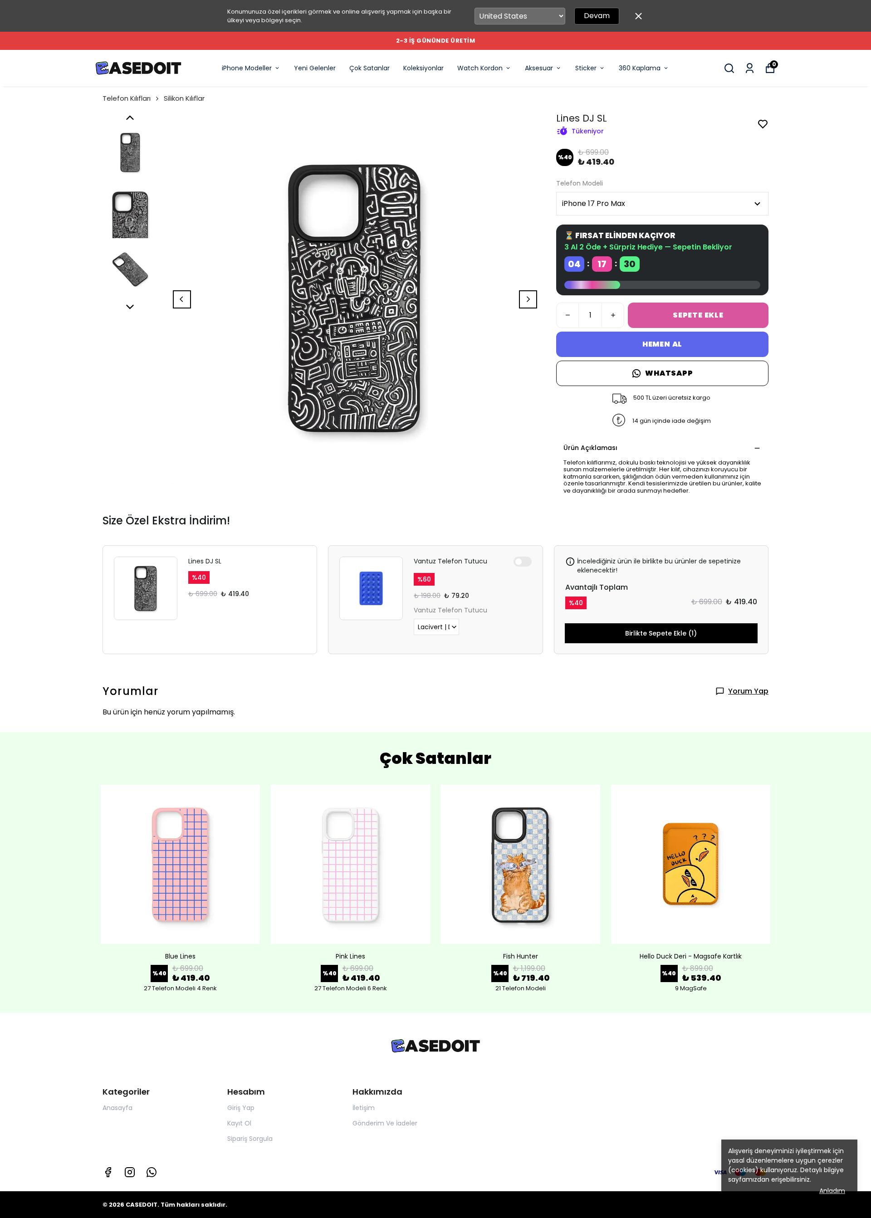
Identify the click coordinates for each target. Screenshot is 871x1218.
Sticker (586, 68)
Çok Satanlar (369, 68)
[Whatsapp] (151, 1172)
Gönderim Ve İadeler (384, 1123)
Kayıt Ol (239, 1123)
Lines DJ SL (204, 561)
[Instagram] (129, 1172)
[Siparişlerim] (749, 68)
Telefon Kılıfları (127, 98)
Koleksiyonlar (423, 68)
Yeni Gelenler (315, 68)
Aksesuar (539, 68)
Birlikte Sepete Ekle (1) (661, 633)
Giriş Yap (240, 1107)
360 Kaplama (640, 68)
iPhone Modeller (247, 68)
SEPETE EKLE (698, 315)
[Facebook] (108, 1172)
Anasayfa (117, 1107)
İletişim (363, 1107)
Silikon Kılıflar (184, 98)
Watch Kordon (480, 68)
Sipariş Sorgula (250, 1138)
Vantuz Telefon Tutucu (450, 561)
